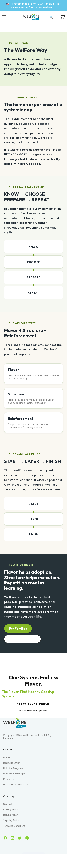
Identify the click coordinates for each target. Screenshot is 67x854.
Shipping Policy (11, 820)
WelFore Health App (14, 773)
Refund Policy (10, 814)
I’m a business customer (15, 784)
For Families (18, 628)
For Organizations (22, 639)
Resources (8, 779)
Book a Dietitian (11, 762)
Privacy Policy (10, 809)
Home (6, 757)
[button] (6, 17)
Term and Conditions (14, 825)
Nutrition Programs (13, 768)
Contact (7, 803)
